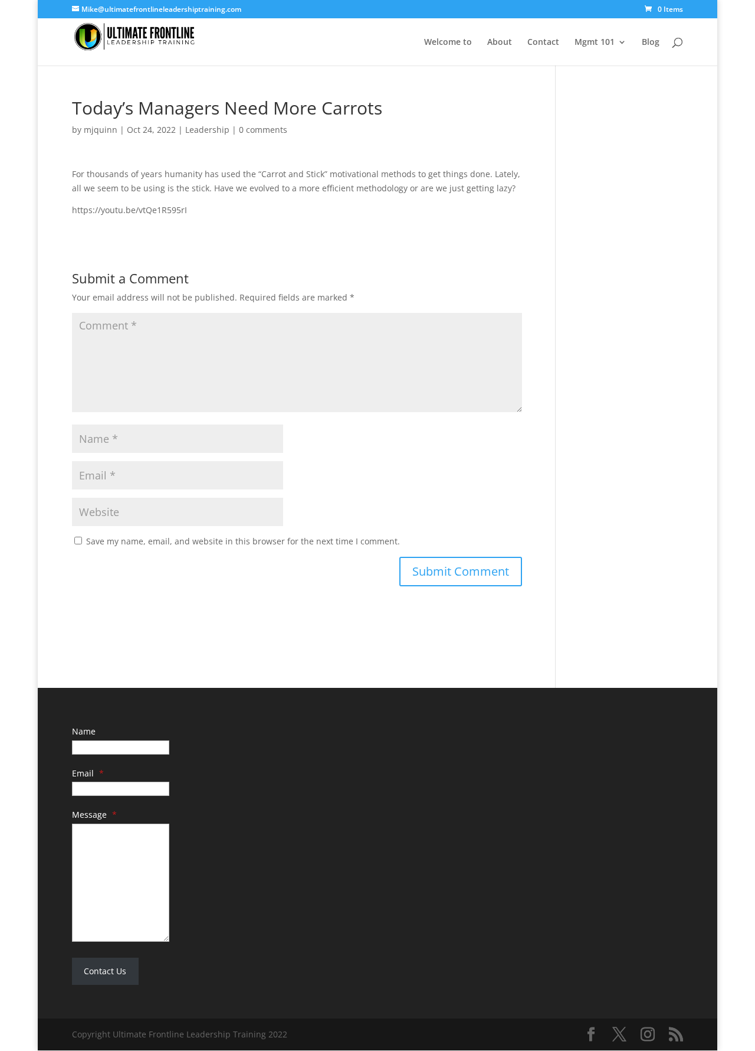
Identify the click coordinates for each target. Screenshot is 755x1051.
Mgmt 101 (595, 42)
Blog (650, 42)
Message (94, 814)
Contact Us (105, 971)
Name (84, 731)
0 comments (263, 129)
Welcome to (448, 42)
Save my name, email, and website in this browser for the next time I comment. (243, 541)
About (499, 42)
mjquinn (100, 129)
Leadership (207, 129)
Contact (543, 42)
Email (88, 773)
